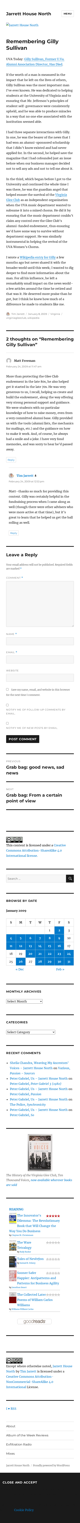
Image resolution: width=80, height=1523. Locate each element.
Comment (14, 577)
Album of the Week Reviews (27, 1435)
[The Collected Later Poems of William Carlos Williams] (12, 1297)
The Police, (28, 1104)
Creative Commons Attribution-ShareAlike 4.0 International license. (36, 850)
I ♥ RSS (11, 1408)
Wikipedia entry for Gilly (38, 257)
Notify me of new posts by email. (32, 727)
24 (69, 954)
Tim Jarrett (18, 313)
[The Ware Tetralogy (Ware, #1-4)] (12, 1245)
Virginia (55, 313)
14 (40, 946)
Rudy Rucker (25, 1252)
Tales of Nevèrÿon (30, 1259)
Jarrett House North (28, 13)
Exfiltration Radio (19, 1444)
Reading (16, 1209)
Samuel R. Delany (28, 1263)
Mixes (10, 1453)
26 (21, 961)
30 (59, 961)
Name (11, 634)
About (10, 1426)
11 (11, 946)
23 (59, 954)
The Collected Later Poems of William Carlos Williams (35, 1300)
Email (11, 652)
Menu (68, 13)
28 (40, 961)
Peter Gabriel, (35, 1084)
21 (39, 954)
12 (20, 946)
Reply (11, 459)
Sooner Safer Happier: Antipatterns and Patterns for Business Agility (38, 1278)
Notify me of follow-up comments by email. (35, 711)
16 (59, 946)
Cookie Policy (24, 1510)
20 (30, 954)
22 (50, 954)
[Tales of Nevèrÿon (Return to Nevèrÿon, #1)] (12, 1261)
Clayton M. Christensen (22, 1235)
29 (50, 961)
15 (49, 946)
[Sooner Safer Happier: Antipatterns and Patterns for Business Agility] (12, 1275)
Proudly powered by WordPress (51, 1465)
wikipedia (33, 317)
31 (68, 961)
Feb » (60, 969)
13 (30, 946)
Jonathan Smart (19, 1287)
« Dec (20, 969)
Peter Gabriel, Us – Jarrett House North (39, 1078)
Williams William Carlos (22, 1309)
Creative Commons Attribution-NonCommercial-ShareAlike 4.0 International (29, 1382)
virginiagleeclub (16, 317)
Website (12, 670)
